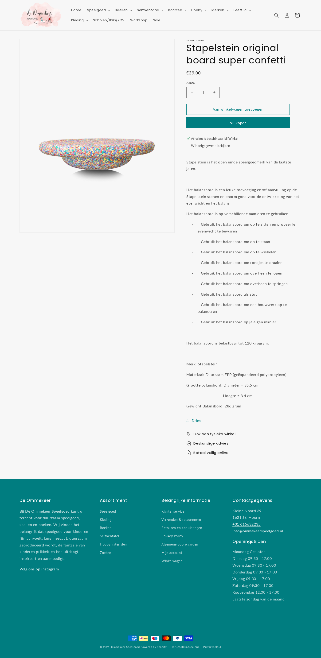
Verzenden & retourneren (181, 520)
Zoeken (105, 553)
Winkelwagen (172, 561)
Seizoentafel (109, 536)
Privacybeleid (212, 646)
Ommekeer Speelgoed (125, 646)
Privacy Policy (172, 536)
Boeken (106, 528)
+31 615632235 (246, 524)
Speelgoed (108, 511)
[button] (98, 10)
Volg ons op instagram (39, 569)
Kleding (105, 520)
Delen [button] (196, 421)
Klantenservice (172, 511)
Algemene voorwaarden (179, 544)
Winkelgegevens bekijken (210, 146)
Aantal (190, 83)
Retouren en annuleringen (181, 528)
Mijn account (171, 553)
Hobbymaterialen (113, 544)
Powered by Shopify (154, 646)
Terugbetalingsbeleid (185, 646)
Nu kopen (238, 122)
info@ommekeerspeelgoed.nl (257, 531)
